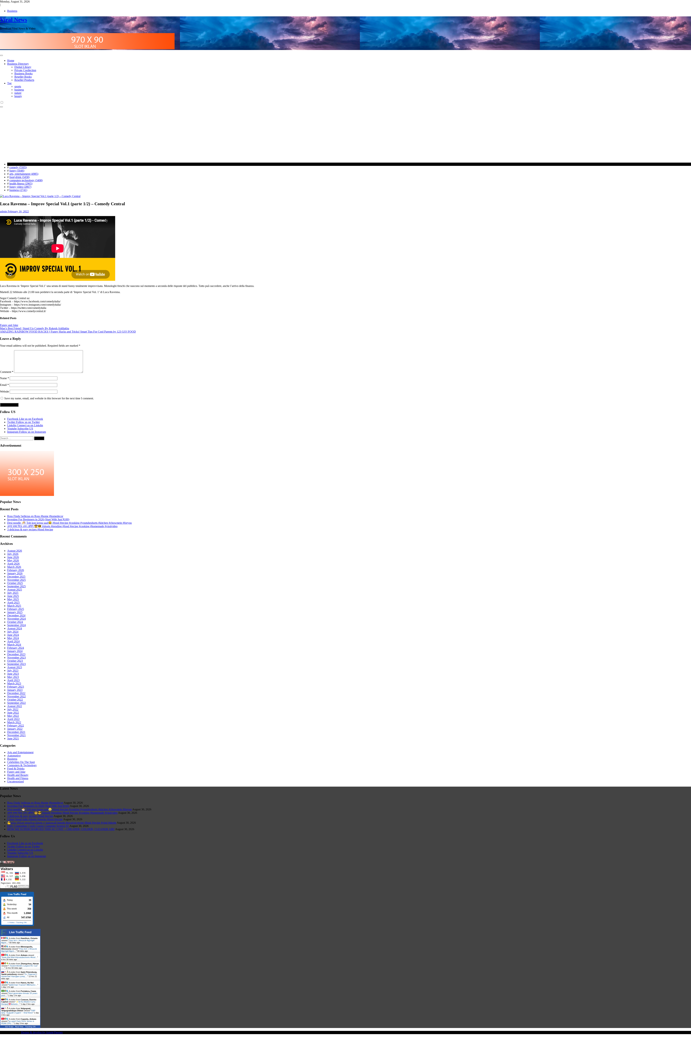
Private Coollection (25, 70)
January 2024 (14, 651)
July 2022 (12, 709)
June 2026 (13, 557)
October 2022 (15, 699)
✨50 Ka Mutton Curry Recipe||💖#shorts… (18, 1003)
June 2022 (13, 712)
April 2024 (13, 641)
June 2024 (13, 634)
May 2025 (13, 599)
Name (4, 378)
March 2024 (14, 644)
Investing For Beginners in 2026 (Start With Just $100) (38, 519)
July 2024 (12, 631)
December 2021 (16, 732)
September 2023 (16, 664)
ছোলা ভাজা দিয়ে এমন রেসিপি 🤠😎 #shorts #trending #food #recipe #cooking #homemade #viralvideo (62, 526)
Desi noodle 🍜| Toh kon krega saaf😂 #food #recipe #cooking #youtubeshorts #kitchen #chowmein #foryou (69, 522)
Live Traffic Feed (20, 932)
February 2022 (15, 725)
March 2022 (14, 722)
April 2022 (13, 719)
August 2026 (14, 550)
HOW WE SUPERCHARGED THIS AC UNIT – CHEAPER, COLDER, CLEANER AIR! (61, 829)
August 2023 (14, 667)
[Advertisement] (345, 134)
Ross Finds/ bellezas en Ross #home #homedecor (35, 516)
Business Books (23, 73)
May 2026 (13, 560)
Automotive (14, 755)
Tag (9, 83)
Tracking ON (21, 922)
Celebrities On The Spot (21, 762)
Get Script (9, 1027)
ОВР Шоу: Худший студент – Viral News (18, 1011)
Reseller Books (23, 76)
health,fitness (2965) (20, 183)
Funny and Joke (9, 325)
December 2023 (16, 654)
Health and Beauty (17, 775)
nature (17, 92)
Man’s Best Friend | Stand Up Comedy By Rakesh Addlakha (34, 328)
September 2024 (16, 625)
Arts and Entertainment (20, 752)
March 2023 (14, 683)
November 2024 (16, 618)
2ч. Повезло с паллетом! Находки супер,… (19, 975)
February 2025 (15, 609)
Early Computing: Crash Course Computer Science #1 (38, 825)
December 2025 (16, 576)
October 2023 (15, 660)
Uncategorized (15, 781)
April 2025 (13, 602)
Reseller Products (24, 79)
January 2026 (14, 573)
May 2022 (13, 715)
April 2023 (13, 680)
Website (4, 391)
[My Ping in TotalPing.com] (7, 862)
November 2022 (16, 696)
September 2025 (16, 586)
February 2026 (15, 570)
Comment (6, 371)
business (19, 89)
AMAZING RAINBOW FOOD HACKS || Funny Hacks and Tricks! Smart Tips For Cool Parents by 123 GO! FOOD (68, 331)
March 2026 (14, 566)
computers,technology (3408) (26, 180)
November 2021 (16, 735)
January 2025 (14, 612)
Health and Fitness (17, 778)
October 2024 (15, 621)
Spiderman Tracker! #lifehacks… (23, 985)
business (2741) (18, 190)
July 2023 (12, 670)
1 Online (11, 922)
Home (10, 60)
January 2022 (14, 728)
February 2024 (15, 647)
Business (12, 10)
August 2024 (14, 628)
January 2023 (14, 689)
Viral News (13, 19)
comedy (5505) (18, 167)
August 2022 (14, 706)
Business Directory (18, 63)
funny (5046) (16, 170)
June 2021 (13, 738)
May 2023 (13, 677)
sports (17, 86)
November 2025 (16, 579)
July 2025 (12, 592)
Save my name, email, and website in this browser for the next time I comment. (49, 398)
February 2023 (15, 686)
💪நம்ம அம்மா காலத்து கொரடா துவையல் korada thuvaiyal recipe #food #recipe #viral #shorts (61, 822)
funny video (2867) (20, 186)
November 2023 (16, 657)
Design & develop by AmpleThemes (42, 1032)
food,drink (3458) (19, 177)
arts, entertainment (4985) (23, 173)
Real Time (19, 1027)
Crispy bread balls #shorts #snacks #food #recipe (35, 819)
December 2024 (16, 615)
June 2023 (13, 673)
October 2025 (15, 583)
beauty (18, 96)
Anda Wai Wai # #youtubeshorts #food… (19, 957)
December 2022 (16, 693)
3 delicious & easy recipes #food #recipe (30, 529)
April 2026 (13, 563)
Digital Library (22, 67)
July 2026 (12, 553)
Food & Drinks (15, 768)
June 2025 (13, 596)
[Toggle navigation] (1, 55)
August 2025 (14, 589)
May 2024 (13, 638)
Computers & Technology (22, 765)
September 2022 (16, 702)
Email (4, 384)
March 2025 (14, 605)
